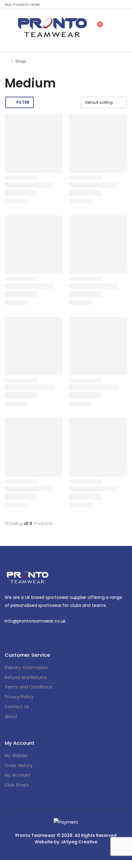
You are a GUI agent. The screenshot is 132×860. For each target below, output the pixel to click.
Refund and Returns (26, 677)
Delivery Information (26, 667)
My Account (17, 775)
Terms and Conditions (28, 687)
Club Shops (17, 785)
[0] (93, 26)
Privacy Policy (19, 697)
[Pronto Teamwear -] (52, 27)
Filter (22, 102)
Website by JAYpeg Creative (66, 842)
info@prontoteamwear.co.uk (35, 621)
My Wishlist (16, 756)
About (11, 716)
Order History (19, 765)
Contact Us (17, 707)
